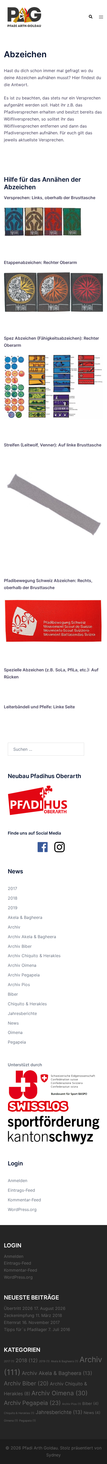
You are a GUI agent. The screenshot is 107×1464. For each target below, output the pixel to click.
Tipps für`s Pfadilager (25, 1329)
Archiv (14, 927)
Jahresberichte (22, 1013)
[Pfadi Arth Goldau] (24, 16)
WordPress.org (22, 1209)
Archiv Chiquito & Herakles (34, 955)
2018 (12, 898)
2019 (12, 907)
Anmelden (17, 1180)
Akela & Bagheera (25, 917)
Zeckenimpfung (19, 1315)
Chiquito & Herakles (27, 1003)
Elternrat (12, 1322)
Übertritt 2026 (18, 1308)
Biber (13, 994)
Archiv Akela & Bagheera (32, 936)
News (13, 1023)
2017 (12, 888)
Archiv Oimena (22, 965)
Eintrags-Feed (21, 1190)
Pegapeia (17, 1042)
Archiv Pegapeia (24, 974)
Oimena (15, 1032)
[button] (90, 17)
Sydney (53, 1454)
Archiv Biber (20, 946)
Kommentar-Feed (24, 1199)
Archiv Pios (19, 984)
